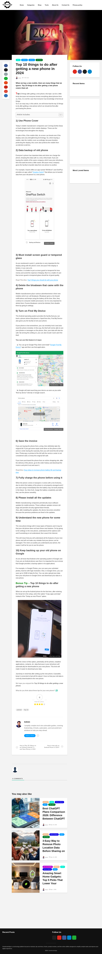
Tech (18, 60)
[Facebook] (80, 72)
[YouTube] (75, 72)
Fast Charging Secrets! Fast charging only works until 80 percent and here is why (89, 92)
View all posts (30, 735)
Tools (47, 5)
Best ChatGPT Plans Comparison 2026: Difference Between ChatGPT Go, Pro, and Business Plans (54, 817)
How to (46, 802)
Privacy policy (77, 5)
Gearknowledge (52, 950)
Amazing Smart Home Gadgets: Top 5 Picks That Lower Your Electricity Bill (53, 880)
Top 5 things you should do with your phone (42, 280)
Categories (30, 5)
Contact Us (65, 5)
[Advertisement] (85, 131)
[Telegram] (90, 72)
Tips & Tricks (59, 802)
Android (24, 60)
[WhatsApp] (74, 938)
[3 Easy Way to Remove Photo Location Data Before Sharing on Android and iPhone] (26, 845)
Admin (19, 78)
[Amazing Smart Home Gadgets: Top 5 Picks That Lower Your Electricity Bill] (26, 877)
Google (31, 60)
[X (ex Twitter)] (85, 72)
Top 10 (26, 710)
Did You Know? (48, 866)
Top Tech (39, 60)
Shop (39, 5)
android (19, 710)
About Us (55, 5)
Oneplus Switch (38, 172)
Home (22, 5)
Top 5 (45, 804)
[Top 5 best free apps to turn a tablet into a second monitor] (77, 176)
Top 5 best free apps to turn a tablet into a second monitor (89, 177)
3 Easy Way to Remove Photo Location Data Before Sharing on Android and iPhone (54, 849)
